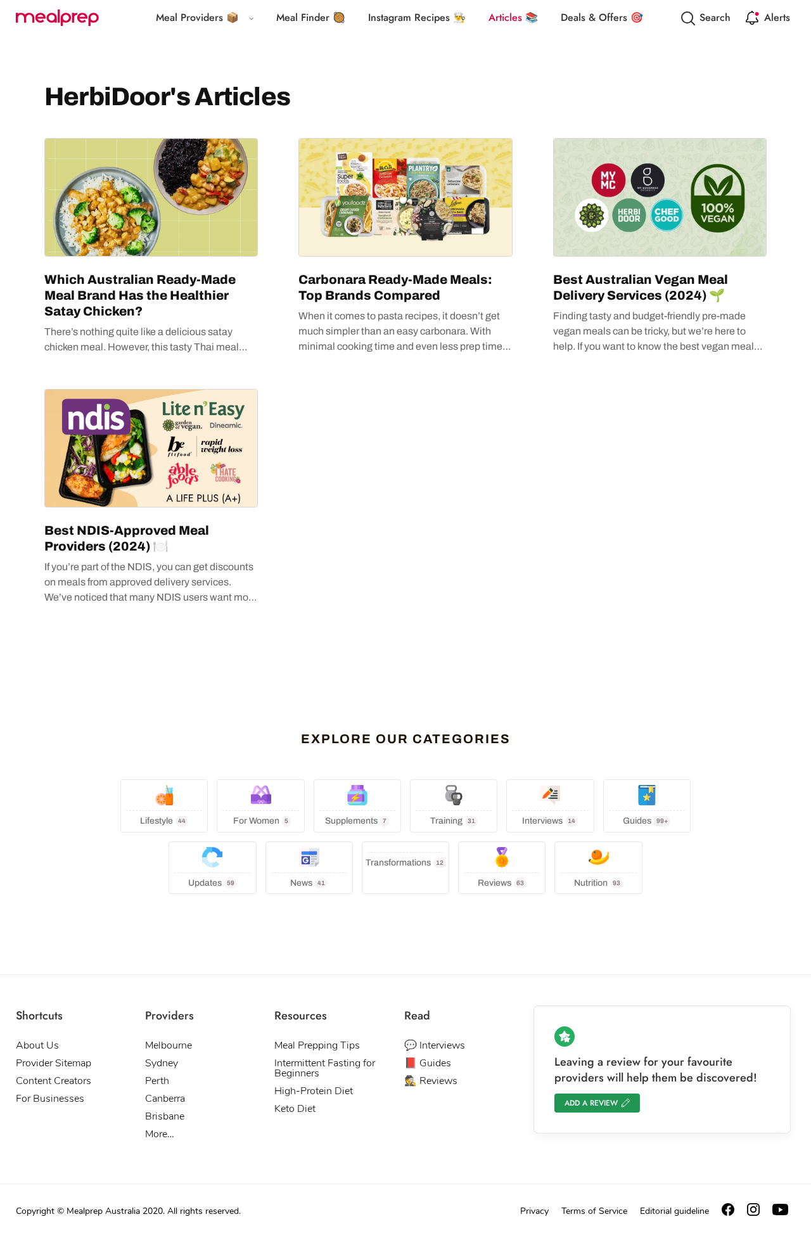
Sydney (161, 1063)
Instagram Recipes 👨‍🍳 (417, 17)
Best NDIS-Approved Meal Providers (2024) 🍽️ (126, 538)
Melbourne (168, 1045)
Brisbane (164, 1116)
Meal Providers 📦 (197, 17)
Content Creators (53, 1081)
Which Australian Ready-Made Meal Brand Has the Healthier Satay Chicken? (140, 295)
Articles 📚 (513, 17)
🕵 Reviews (430, 1081)
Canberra (165, 1099)
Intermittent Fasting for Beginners (324, 1068)
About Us (37, 1045)
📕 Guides (427, 1063)
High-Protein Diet (313, 1091)
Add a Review (591, 1103)
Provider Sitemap (53, 1063)
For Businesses (50, 1099)
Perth (157, 1081)
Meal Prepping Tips (317, 1045)
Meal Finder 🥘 (310, 17)
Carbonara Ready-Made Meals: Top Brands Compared (395, 287)
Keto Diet (295, 1109)
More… (159, 1134)
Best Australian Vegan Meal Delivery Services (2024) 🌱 (640, 287)
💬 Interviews (434, 1045)
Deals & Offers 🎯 (602, 17)
